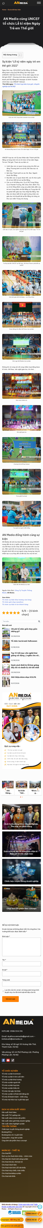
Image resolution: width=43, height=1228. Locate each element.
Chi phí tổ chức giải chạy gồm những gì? (24, 630)
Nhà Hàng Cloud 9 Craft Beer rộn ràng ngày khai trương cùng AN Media (8, 791)
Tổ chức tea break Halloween (24, 641)
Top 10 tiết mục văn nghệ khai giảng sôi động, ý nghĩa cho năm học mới (25, 654)
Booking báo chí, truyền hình (12, 1135)
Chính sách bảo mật (25, 1205)
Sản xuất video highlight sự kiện (13, 1124)
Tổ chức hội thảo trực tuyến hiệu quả (15, 1100)
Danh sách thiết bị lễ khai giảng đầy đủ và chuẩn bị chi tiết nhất (25, 666)
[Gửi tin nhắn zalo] (40, 1208)
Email (4, 970)
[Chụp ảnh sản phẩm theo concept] (21, 899)
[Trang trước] (5, 789)
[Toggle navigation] (39, 3)
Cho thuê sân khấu (8, 1176)
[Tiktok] (12, 1060)
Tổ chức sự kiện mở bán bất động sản (15, 1094)
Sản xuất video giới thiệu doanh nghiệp (16, 1121)
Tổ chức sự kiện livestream (11, 1074)
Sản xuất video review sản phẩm (13, 1118)
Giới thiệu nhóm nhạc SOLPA (23, 677)
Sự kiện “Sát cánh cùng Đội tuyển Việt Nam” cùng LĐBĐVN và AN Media (21, 791)
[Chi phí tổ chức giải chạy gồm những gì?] (6, 633)
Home (4, 9)
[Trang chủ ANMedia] (21, 3)
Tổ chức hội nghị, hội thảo (11, 1091)
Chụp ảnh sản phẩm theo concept (21, 908)
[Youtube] (8, 1060)
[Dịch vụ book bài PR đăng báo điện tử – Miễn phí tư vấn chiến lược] (21, 844)
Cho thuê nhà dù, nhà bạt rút (12, 1162)
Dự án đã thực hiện (14, 9)
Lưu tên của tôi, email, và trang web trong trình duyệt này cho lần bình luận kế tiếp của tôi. (22, 991)
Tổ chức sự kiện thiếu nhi (10, 1088)
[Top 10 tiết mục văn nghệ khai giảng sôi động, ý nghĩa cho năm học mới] (6, 657)
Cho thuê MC (6, 1153)
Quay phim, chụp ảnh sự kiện (12, 1138)
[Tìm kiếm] (39, 621)
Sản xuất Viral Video (9, 1112)
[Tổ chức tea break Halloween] (6, 645)
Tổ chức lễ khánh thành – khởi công (15, 1097)
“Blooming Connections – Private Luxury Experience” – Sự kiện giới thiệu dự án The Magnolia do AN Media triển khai (35, 791)
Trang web (6, 980)
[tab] (20, 797)
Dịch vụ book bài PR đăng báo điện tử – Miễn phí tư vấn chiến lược (21, 852)
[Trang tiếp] (37, 789)
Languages (5, 1220)
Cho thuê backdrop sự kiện (11, 1173)
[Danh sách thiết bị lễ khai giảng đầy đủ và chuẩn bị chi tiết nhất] (6, 669)
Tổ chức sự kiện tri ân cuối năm (13, 1077)
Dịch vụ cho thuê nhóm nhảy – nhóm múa (17, 1156)
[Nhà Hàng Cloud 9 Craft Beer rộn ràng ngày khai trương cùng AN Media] (8, 784)
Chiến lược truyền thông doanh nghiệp (21, 881)
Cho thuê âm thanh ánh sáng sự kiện (15, 1159)
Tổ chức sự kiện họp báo (10, 1085)
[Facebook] (3, 1060)
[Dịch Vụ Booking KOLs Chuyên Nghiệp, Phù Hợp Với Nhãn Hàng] (21, 817)
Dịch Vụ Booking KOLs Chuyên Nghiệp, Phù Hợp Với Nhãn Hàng (21, 825)
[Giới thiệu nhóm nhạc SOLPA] (6, 681)
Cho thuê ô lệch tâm (9, 1165)
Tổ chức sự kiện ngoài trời (11, 1082)
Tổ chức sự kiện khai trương (12, 1080)
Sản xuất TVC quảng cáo (11, 1115)
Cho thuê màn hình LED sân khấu (14, 1168)
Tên (4, 960)
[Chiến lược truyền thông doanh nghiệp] (21, 871)
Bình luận (6, 936)
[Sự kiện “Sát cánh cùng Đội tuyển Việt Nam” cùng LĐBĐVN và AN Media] (21, 784)
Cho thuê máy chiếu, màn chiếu (13, 1170)
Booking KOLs (7, 1132)
